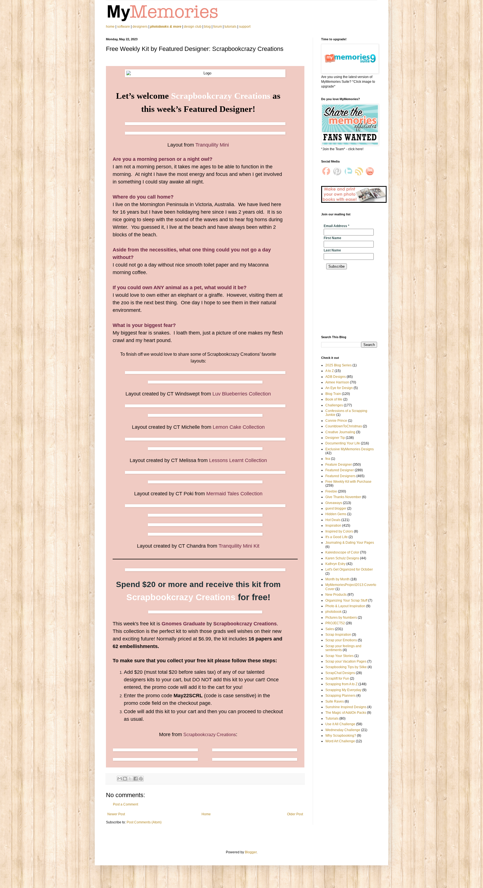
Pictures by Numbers (341, 618)
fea (327, 459)
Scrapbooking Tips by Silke (346, 667)
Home (206, 814)
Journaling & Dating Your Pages (349, 543)
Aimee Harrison (337, 382)
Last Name (332, 250)
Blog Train (333, 394)
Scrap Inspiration (338, 635)
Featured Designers (340, 476)
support (244, 27)
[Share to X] (130, 778)
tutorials (230, 27)
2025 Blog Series (338, 365)
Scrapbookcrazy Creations (209, 734)
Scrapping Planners (340, 696)
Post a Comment (125, 804)
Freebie (331, 491)
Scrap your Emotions (341, 640)
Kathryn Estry (335, 564)
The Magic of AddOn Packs (345, 713)
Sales (329, 629)
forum (217, 27)
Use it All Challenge (340, 724)
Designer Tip (335, 438)
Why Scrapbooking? (340, 736)
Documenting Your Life (342, 443)
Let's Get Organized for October (349, 569)
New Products (336, 595)
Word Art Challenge (340, 741)
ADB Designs (335, 377)
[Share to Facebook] (135, 778)
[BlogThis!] (125, 778)
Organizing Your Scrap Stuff (346, 600)
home (110, 27)
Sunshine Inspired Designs (345, 707)
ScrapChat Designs (340, 673)
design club (193, 27)
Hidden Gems (335, 514)
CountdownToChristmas (343, 426)
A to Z (329, 371)
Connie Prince (336, 421)
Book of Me (333, 399)
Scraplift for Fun (337, 678)
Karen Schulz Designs (342, 558)
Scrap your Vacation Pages (345, 661)
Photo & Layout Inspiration (345, 606)
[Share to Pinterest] (141, 778)
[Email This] (119, 778)
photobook (333, 612)
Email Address (336, 226)
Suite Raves (334, 701)
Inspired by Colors (339, 531)
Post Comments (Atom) (144, 822)
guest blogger (335, 508)
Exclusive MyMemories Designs (349, 449)
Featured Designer (339, 470)
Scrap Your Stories (339, 656)
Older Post (295, 814)
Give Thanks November (343, 497)
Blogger (251, 852)
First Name (332, 238)
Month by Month (337, 579)
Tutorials (331, 718)
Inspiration (333, 525)
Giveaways (333, 503)
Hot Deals (332, 520)
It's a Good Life (336, 537)
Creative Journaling (340, 432)
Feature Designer (338, 465)
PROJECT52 (335, 623)
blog (207, 27)
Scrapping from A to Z (341, 684)
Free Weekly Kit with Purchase (348, 482)
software (123, 27)
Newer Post (116, 814)
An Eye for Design (339, 388)
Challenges (334, 405)
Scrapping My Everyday (343, 690)
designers (140, 27)
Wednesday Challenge (342, 730)
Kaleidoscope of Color (342, 552)
